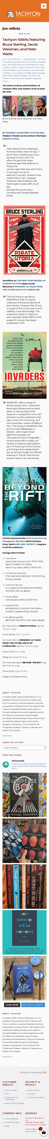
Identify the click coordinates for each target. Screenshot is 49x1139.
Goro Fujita (20, 651)
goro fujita (11, 65)
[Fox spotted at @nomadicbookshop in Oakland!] (24, 886)
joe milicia (35, 70)
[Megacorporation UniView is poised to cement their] (24, 932)
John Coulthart (23, 634)
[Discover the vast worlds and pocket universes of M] (24, 795)
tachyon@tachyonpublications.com (35, 1130)
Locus (13, 73)
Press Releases (11, 1119)
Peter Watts (7, 76)
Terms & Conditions (36, 1097)
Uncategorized (29, 59)
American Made (12, 1122)
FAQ (7, 1094)
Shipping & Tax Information (11, 1098)
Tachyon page (9, 629)
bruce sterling (31, 62)
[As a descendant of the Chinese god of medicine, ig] (24, 978)
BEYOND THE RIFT (25, 544)
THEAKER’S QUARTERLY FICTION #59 (24, 133)
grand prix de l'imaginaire (27, 65)
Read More (7, 736)
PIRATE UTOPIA (10, 139)
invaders (13, 67)
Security (31, 1094)
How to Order (11, 1090)
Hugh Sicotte (21, 671)
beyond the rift (18, 62)
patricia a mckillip (24, 73)
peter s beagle (38, 73)
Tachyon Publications (32, 1072)
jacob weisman (24, 70)
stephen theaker (20, 76)
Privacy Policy (34, 1090)
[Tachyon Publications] (23, 19)
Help (7, 1126)
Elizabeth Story (20, 657)
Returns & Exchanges (14, 1103)
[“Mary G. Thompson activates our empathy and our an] (24, 840)
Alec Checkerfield (11, 59)
